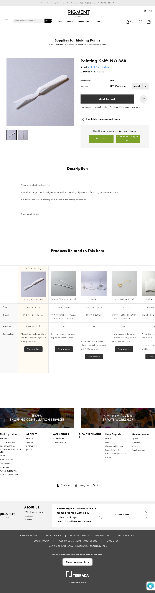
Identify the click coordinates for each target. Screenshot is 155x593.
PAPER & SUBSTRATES (8, 471)
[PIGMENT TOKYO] (7, 515)
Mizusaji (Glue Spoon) (124, 299)
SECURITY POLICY (126, 535)
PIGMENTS (101, 138)
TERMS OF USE (113, 540)
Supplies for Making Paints (127, 138)
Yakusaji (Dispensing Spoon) (63, 299)
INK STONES (5, 463)
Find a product (8, 434)
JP (145, 11)
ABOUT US (31, 507)
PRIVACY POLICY (53, 535)
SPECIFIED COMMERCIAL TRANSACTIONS (78, 540)
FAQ (107, 442)
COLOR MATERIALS (7, 446)
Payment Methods (112, 450)
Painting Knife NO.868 (33, 299)
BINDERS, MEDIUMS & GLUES (10, 451)
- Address (28, 515)
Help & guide (113, 434)
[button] (6, 21)
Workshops (136, 442)
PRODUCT (30, 438)
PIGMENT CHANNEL (90, 436)
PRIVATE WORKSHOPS (61, 442)
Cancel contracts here (77, 561)
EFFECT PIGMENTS (7, 442)
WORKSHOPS (61, 434)
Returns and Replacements (115, 453)
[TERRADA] (77, 572)
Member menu (140, 434)
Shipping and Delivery (114, 446)
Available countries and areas (103, 119)
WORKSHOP (31, 442)
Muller (94, 299)
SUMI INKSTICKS (6, 459)
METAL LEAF (4, 467)
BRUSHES (3, 456)
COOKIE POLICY (41, 540)
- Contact (28, 519)
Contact (108, 457)
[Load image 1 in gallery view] (11, 135)
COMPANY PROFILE (28, 535)
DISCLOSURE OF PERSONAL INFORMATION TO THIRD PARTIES (77, 546)
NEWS (108, 438)
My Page (135, 438)
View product (33, 349)
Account (135, 446)
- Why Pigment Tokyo (33, 511)
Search (48, 21)
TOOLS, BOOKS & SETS (9, 475)
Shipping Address (138, 450)
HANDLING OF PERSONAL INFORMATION (89, 535)
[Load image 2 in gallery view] (23, 135)
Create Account (123, 514)
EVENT (29, 450)
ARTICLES (31, 434)
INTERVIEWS (31, 446)
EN (150, 11)
